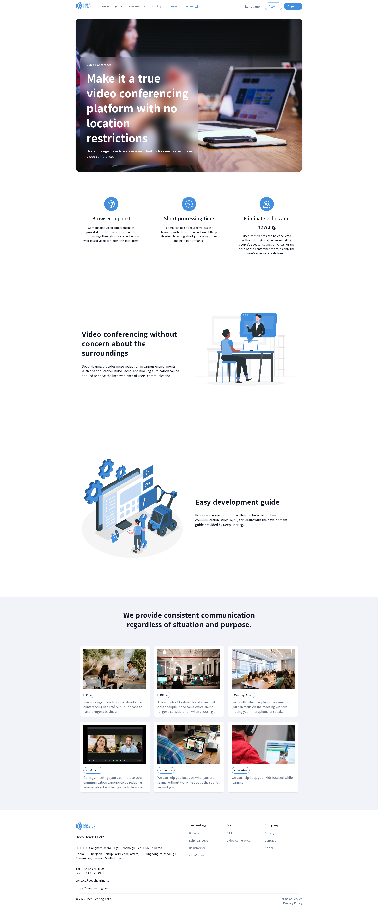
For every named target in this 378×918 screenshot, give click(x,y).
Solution (135, 6)
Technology (110, 6)
